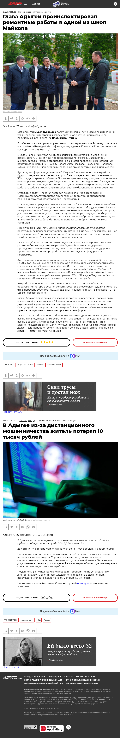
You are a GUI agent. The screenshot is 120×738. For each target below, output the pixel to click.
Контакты (68, 677)
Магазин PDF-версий (85, 677)
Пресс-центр (55, 677)
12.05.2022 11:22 (9, 12)
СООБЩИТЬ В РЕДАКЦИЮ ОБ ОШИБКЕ (82, 683)
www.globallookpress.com (39, 520)
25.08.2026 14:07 (10, 421)
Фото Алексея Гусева (12, 112)
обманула (83, 583)
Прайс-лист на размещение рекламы (83, 680)
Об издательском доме (35, 677)
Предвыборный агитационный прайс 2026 (43, 683)
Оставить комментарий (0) (95, 342)
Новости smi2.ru (12, 411)
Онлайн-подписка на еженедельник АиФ (43, 680)
